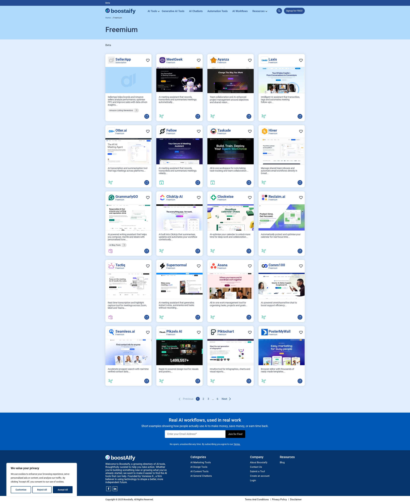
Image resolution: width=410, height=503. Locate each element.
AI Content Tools (199, 471)
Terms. (237, 444)
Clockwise (225, 197)
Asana (222, 265)
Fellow (171, 130)
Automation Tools (217, 11)
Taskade (224, 130)
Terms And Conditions (257, 499)
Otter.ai (121, 130)
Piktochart (225, 331)
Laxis (273, 59)
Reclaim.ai (277, 197)
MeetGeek (174, 59)
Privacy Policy (279, 499)
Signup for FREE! (294, 10)
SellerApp (123, 59)
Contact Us (256, 466)
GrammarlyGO (126, 197)
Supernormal (176, 265)
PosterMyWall (280, 331)
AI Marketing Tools (200, 462)
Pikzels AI (174, 331)
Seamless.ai (125, 331)
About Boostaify (258, 462)
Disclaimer (296, 499)
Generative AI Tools (173, 11)
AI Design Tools (198, 466)
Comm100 (277, 265)
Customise (21, 489)
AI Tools (152, 11)
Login (253, 480)
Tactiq (120, 265)
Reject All (42, 489)
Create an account (260, 475)
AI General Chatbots (201, 475)
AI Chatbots (196, 11)
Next (224, 398)
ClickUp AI (174, 197)
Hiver (273, 130)
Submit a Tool (257, 471)
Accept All (63, 489)
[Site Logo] (120, 11)
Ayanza (223, 59)
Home (108, 18)
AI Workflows (240, 11)
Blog (282, 462)
